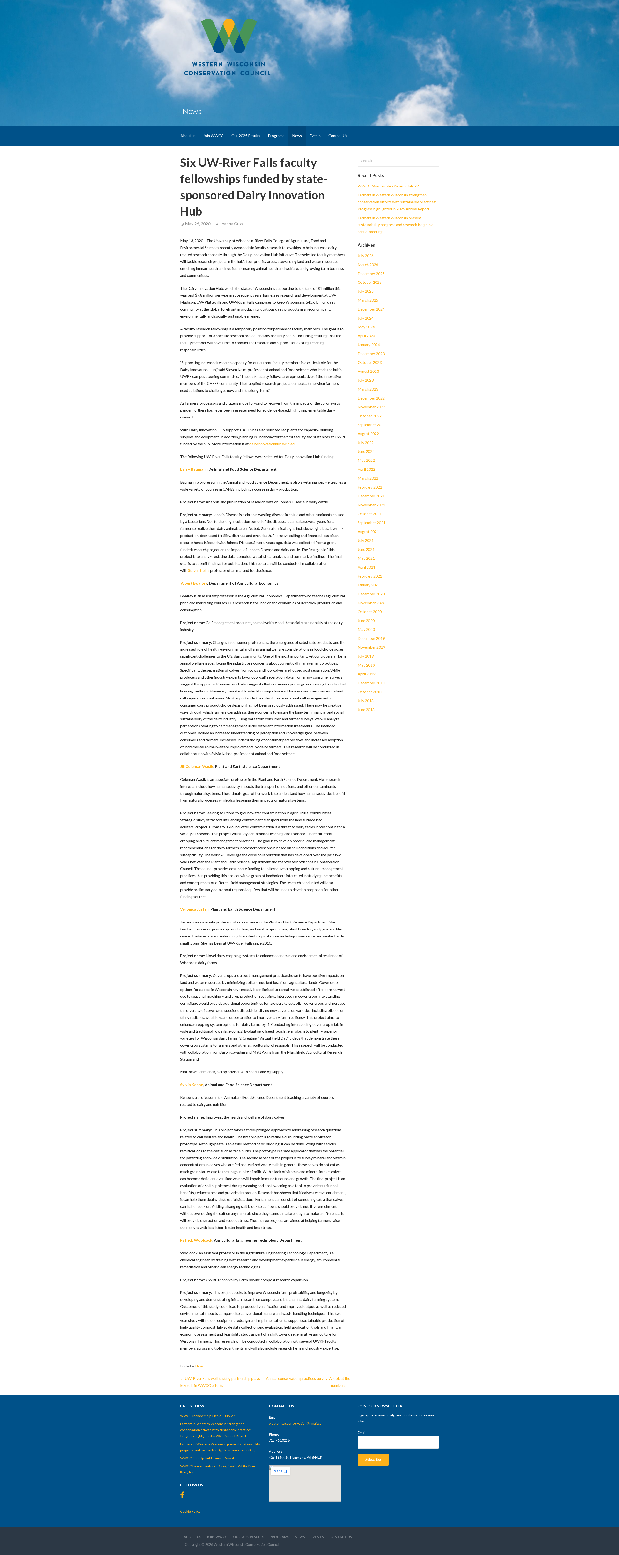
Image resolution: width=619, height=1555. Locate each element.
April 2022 (366, 469)
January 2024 (369, 344)
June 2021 (366, 549)
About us (187, 135)
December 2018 (371, 682)
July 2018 (366, 700)
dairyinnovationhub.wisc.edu (272, 443)
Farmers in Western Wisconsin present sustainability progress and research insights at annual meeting (396, 225)
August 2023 (368, 371)
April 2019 (366, 673)
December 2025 (371, 273)
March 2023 (368, 389)
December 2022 (371, 398)
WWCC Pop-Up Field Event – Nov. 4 (207, 1458)
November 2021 (371, 504)
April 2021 (366, 567)
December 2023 (371, 353)
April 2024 (366, 335)
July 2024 (366, 318)
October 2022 (370, 415)
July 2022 (366, 442)
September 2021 (371, 522)
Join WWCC (213, 135)
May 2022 (366, 460)
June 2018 (366, 709)
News (297, 135)
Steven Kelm (198, 570)
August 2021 (368, 531)
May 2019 (366, 665)
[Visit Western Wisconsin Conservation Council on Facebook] (182, 1496)
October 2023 (370, 362)
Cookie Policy (190, 1511)
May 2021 (366, 558)
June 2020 (366, 620)
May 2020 (366, 629)
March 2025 (368, 300)
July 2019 (366, 656)
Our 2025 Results (245, 135)
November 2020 (371, 602)
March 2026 (368, 264)
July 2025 (366, 291)
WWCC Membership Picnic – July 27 (388, 186)
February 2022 (370, 487)
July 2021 (366, 540)
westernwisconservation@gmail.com (296, 1423)
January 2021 (369, 584)
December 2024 (371, 309)
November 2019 (371, 647)
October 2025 (370, 282)
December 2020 (371, 593)
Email (363, 1432)
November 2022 (371, 406)
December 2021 (371, 495)
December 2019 (371, 638)
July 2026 (366, 255)
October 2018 (370, 691)
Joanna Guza (232, 223)
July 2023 (366, 380)
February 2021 (370, 576)
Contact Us (337, 135)
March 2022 (368, 478)
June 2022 (366, 451)
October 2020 (370, 611)
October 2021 (370, 513)
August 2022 (368, 433)
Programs (276, 135)
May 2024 (366, 326)
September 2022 (371, 424)
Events (315, 135)
